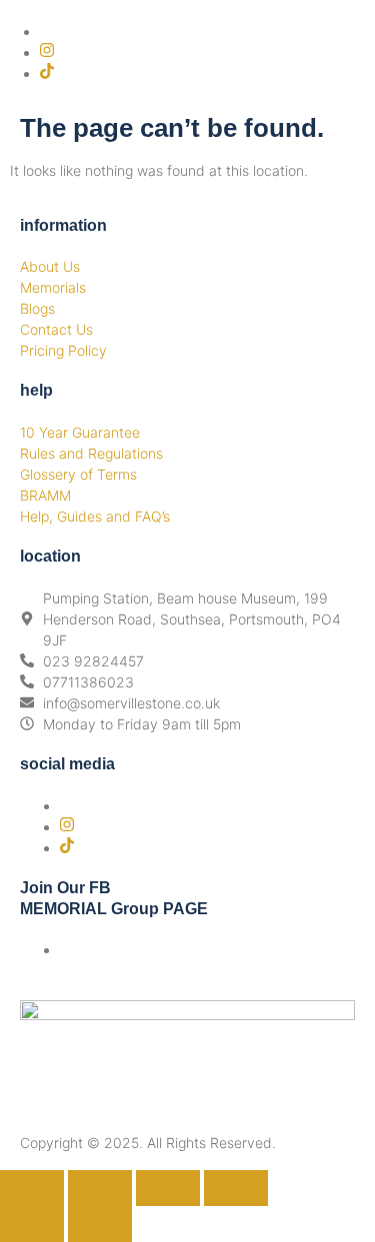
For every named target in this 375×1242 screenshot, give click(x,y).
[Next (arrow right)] (100, 1224)
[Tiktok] (47, 73)
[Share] (168, 1188)
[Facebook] (45, 31)
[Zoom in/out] (32, 1188)
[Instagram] (47, 52)
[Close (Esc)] (236, 1188)
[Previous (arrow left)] (32, 1224)
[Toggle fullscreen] (100, 1188)
